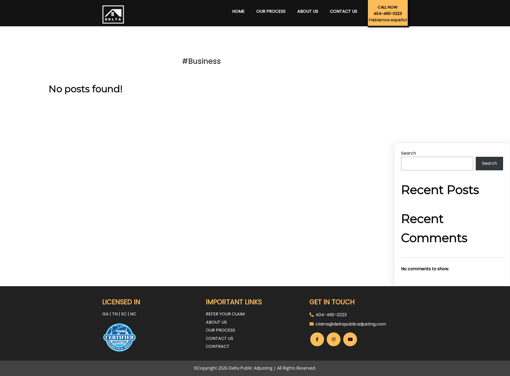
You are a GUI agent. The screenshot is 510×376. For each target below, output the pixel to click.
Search (408, 153)
